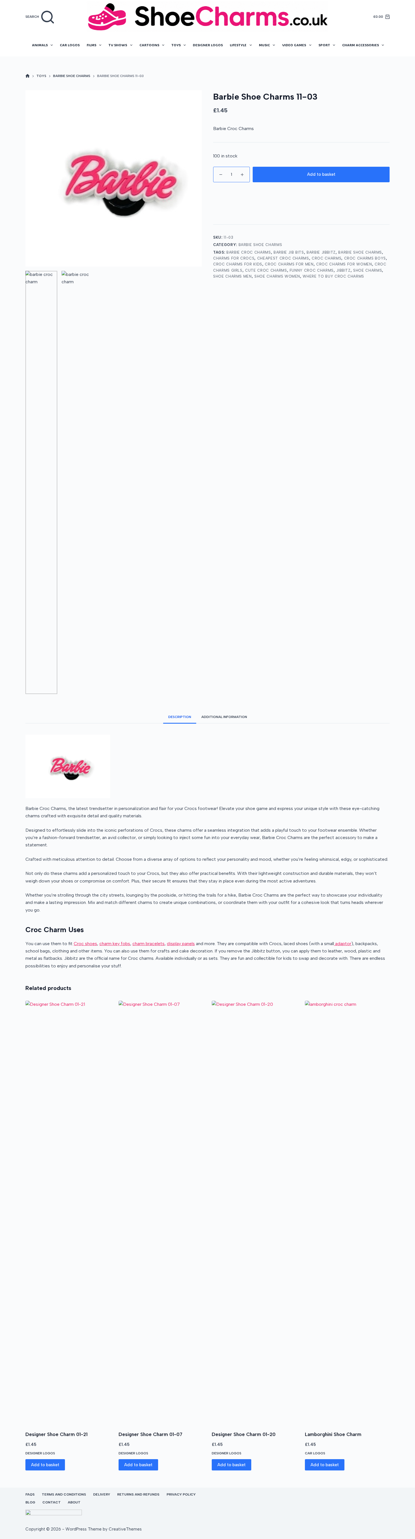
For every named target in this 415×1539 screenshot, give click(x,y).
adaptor (342, 943)
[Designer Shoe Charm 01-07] (161, 1212)
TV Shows (117, 45)
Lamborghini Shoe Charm (333, 1434)
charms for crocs (233, 258)
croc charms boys (365, 258)
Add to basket (321, 174)
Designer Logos (208, 45)
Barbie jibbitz (321, 252)
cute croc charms (266, 270)
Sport (324, 45)
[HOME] (27, 76)
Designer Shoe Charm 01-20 (244, 1434)
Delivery (101, 1494)
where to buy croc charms (333, 276)
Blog (30, 1502)
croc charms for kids (237, 264)
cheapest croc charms (283, 258)
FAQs (30, 1494)
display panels (181, 943)
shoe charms (367, 270)
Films (91, 45)
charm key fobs (114, 943)
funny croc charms (312, 270)
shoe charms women (277, 276)
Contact (51, 1502)
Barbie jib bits (289, 252)
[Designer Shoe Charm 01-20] (254, 1212)
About (74, 1502)
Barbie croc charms (248, 252)
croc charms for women (344, 264)
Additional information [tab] (224, 717)
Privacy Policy (181, 1494)
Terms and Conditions (64, 1494)
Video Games (294, 45)
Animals (40, 45)
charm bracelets (148, 943)
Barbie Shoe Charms (260, 245)
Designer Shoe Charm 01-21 (56, 1434)
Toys (176, 45)
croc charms (326, 258)
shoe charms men (232, 276)
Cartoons (149, 45)
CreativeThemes (125, 1529)
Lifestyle (238, 45)
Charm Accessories (360, 45)
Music (264, 45)
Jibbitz (343, 270)
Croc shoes (85, 943)
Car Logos (70, 45)
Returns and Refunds (138, 1494)
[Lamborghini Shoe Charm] (347, 1212)
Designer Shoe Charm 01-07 (150, 1434)
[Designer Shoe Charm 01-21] (67, 1212)
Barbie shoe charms (360, 252)
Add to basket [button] (45, 1464)
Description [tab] (179, 717)
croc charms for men (289, 264)
